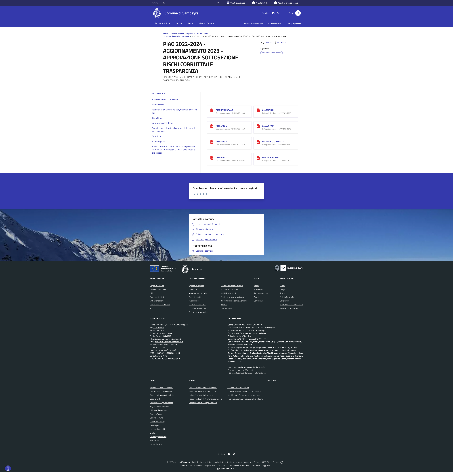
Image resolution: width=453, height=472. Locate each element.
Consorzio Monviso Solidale (238, 387)
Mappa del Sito (156, 444)
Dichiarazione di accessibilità (161, 391)
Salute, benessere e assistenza (233, 297)
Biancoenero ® (235, 465)
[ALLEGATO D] (258, 125)
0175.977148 (158, 327)
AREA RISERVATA (226, 468)
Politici (152, 308)
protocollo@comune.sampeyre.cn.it (169, 341)
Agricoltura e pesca (196, 285)
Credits (152, 432)
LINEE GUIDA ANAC (271, 157)
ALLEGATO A (221, 157)
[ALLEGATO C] (212, 125)
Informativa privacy (157, 421)
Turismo (224, 304)
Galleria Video (285, 300)
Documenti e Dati (157, 297)
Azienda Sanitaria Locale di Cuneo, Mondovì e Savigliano (249, 391)
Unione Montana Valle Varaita (201, 395)
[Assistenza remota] (281, 462)
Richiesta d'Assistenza (158, 410)
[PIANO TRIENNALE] (212, 110)
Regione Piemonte (158, 3)
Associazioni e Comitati (289, 308)
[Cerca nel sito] (298, 13)
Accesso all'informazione (253, 23)
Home (165, 33)
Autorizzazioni (194, 300)
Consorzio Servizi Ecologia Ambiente (203, 402)
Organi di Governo (157, 285)
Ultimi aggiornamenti (158, 436)
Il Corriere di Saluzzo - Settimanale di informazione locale (249, 398)
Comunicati (258, 300)
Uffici (152, 293)
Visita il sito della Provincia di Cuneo (203, 391)
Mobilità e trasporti (228, 293)
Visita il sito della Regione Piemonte (203, 387)
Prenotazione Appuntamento (161, 402)
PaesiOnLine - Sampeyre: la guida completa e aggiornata (249, 395)
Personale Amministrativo (160, 304)
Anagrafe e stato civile (198, 293)
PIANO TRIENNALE (224, 110)
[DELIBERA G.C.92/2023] (258, 141)
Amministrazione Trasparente (182, 33)
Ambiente (193, 289)
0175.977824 (158, 330)
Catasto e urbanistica (197, 304)
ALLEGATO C (221, 125)
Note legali (154, 425)
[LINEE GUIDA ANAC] (258, 157)
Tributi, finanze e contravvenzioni (234, 300)
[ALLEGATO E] (212, 141)
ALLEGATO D (268, 125)
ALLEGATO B (268, 110)
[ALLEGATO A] (212, 157)
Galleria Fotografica (287, 297)
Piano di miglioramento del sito (162, 395)
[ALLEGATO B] (258, 110)
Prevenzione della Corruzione (177, 36)
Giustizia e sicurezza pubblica (232, 285)
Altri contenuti (203, 33)
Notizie (256, 285)
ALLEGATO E (221, 141)
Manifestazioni (259, 289)
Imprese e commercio (229, 289)
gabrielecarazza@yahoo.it (243, 370)
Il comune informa (261, 293)
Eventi (282, 285)
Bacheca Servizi (156, 414)
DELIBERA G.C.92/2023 (273, 141)
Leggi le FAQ (155, 398)
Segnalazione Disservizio (159, 406)
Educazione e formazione (198, 312)
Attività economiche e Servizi (291, 304)
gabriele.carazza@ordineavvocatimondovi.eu (249, 372)
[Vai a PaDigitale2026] (288, 268)
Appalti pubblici (195, 297)
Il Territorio (284, 293)
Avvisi (256, 297)
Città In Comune (273, 462)
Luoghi (282, 289)
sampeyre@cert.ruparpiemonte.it (168, 338)
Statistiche (154, 440)
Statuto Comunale (157, 417)
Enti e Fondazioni (157, 300)
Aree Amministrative (158, 289)
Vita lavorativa (226, 308)
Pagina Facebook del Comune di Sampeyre (205, 398)
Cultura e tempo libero (197, 308)
